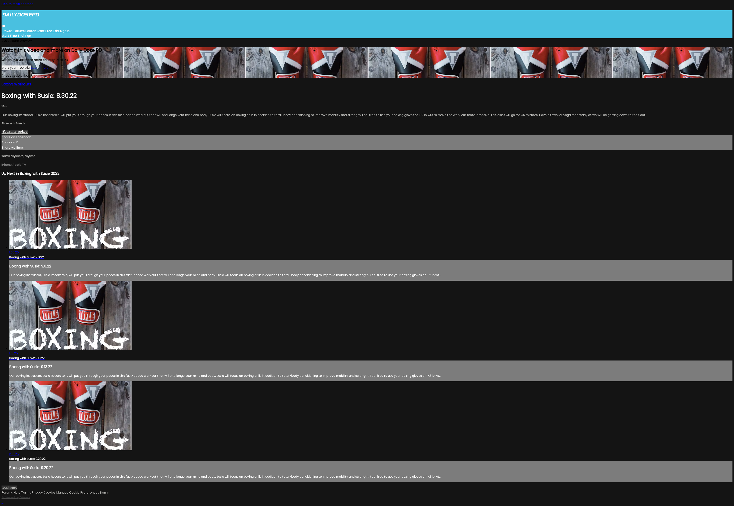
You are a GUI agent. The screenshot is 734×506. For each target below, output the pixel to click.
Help (17, 492)
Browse (7, 31)
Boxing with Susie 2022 (39, 173)
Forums (19, 31)
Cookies (50, 492)
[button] (3, 26)
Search (31, 31)
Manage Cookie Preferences (78, 492)
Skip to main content (17, 4)
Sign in (65, 31)
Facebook (9, 132)
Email (24, 132)
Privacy (38, 492)
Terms (26, 492)
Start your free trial (16, 67)
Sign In (29, 36)
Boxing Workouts (16, 84)
